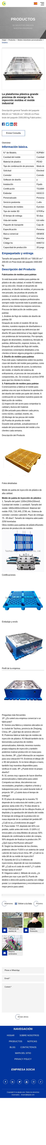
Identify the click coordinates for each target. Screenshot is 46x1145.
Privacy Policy (23, 1059)
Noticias (32, 1041)
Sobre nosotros (29, 1035)
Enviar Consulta (13, 133)
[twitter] (19, 1081)
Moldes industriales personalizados (30, 40)
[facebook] (5, 1081)
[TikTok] (40, 1081)
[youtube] (26, 1081)
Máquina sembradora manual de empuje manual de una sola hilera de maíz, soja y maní (14, 953)
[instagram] (33, 1081)
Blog (12, 1047)
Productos (11, 40)
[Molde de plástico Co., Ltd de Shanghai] (4, 3)
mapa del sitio (23, 1053)
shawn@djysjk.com (27, 1095)
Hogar (4, 40)
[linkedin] (12, 1081)
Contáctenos (28, 1047)
